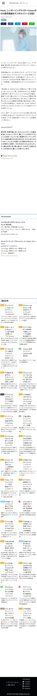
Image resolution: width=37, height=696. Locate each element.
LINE (31, 23)
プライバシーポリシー (13, 682)
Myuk (3, 20)
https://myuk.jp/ (7, 158)
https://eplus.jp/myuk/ (9, 255)
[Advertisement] (18, 56)
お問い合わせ (11, 685)
